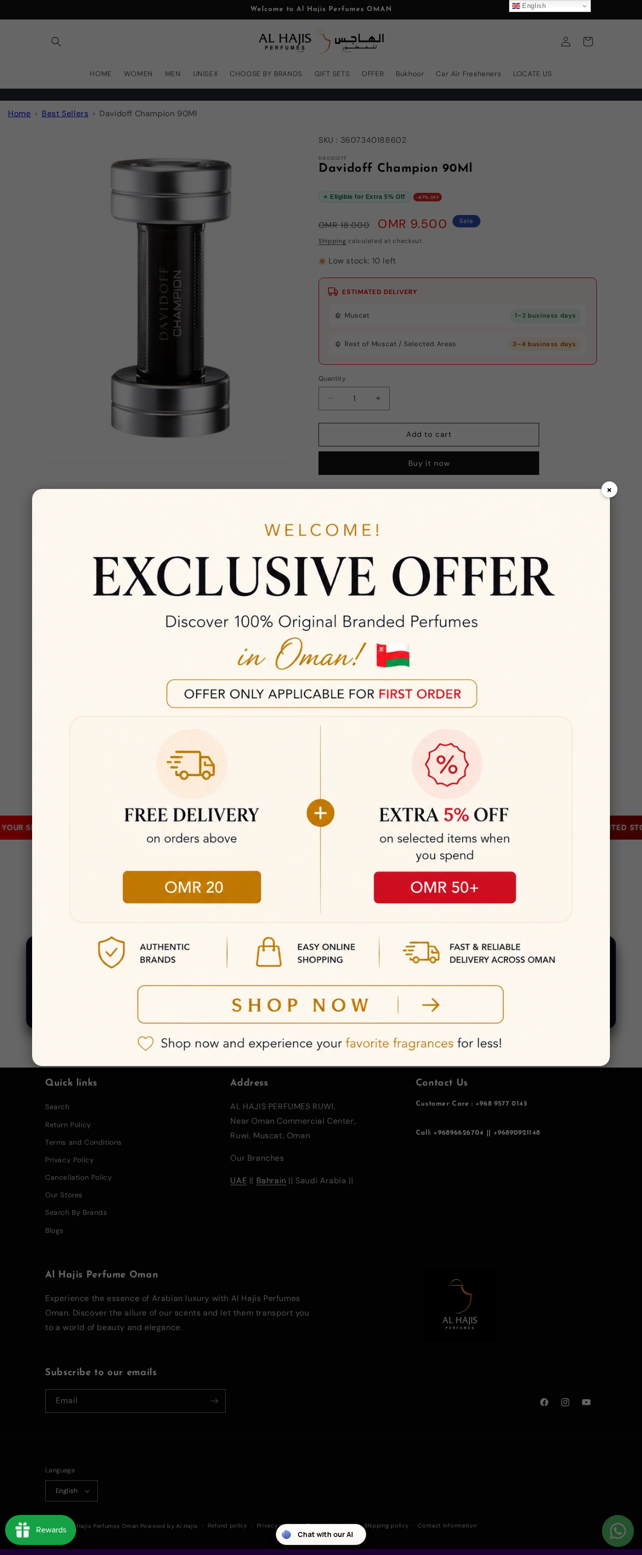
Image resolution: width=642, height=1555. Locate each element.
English (533, 6)
